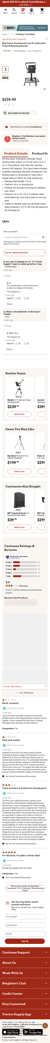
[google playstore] (33, 1032)
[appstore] (11, 1032)
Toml (7, 317)
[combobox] (27, 253)
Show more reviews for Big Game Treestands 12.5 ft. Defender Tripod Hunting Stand (25, 888)
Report (10, 304)
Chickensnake (11, 267)
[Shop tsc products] (25, 28)
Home (4, 34)
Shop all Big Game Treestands (14, 39)
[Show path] (11, 34)
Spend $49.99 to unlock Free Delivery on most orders (25, 2)
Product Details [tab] (16, 153)
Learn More (24, 5)
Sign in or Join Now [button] (21, 140)
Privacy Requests (9, 1037)
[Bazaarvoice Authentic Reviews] (17, 557)
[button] (30, 4)
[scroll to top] (45, 1025)
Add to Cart (19, 414)
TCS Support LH (13, 292)
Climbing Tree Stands (25, 34)
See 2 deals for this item (18, 113)
